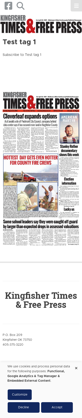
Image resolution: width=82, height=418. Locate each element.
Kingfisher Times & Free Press (41, 300)
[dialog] (41, 390)
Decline (23, 407)
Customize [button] (19, 394)
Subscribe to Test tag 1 (22, 55)
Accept (57, 407)
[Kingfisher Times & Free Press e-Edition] (41, 165)
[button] (20, 6)
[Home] (41, 24)
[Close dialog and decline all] (76, 366)
